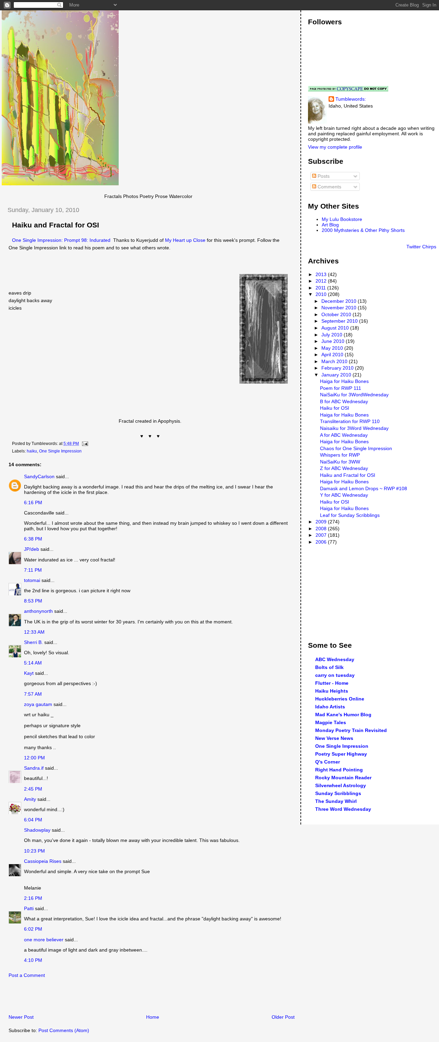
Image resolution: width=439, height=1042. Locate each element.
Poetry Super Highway (341, 754)
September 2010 (340, 321)
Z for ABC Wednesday (344, 468)
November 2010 (339, 307)
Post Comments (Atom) (63, 1030)
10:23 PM (34, 851)
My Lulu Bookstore (342, 219)
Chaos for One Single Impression (356, 448)
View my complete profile (335, 147)
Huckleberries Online (339, 699)
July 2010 (332, 334)
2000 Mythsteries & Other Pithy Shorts (363, 230)
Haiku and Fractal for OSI (55, 225)
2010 (322, 294)
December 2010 (339, 301)
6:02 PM (33, 929)
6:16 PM (33, 502)
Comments (328, 186)
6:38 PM (33, 539)
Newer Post (21, 1017)
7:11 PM (33, 570)
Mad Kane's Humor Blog (343, 714)
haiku (32, 451)
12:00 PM (34, 757)
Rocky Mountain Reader (343, 777)
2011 (321, 287)
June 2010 (333, 341)
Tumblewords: (350, 99)
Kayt (29, 673)
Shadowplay (37, 830)
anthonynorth (38, 611)
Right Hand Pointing (339, 769)
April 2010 (333, 354)
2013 (322, 274)
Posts (323, 176)
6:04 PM (33, 819)
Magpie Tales (330, 722)
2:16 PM (33, 898)
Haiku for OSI (334, 408)
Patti (29, 908)
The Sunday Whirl (336, 801)
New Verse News (334, 738)
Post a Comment (27, 975)
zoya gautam (38, 704)
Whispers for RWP (340, 455)
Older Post (283, 1017)
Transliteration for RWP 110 (350, 421)
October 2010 (337, 314)
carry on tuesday (335, 675)
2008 (322, 528)
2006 (322, 542)
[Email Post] (84, 443)
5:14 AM (33, 663)
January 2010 (337, 374)
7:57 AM (33, 694)
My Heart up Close (185, 240)
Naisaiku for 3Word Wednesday (354, 428)
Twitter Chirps (421, 246)
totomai (32, 580)
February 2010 (338, 368)
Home (152, 1017)
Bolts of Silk (329, 667)
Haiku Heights (331, 691)
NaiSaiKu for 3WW (340, 461)
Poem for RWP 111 (340, 388)
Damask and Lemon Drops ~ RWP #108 (363, 488)
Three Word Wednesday (343, 809)
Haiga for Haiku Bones (344, 381)
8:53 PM (33, 601)
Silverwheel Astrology (340, 785)
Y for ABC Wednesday (344, 495)
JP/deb (31, 549)
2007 (322, 535)
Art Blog (330, 224)
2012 (322, 281)
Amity (30, 799)
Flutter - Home (331, 683)
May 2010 (332, 348)
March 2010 (335, 361)
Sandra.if (34, 768)
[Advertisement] (82, 998)
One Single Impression (60, 451)
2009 (322, 521)
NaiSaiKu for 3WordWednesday (354, 394)
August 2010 (335, 328)
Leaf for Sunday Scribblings (350, 515)
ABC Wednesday (334, 659)
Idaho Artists (330, 706)
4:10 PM (33, 960)
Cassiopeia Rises (42, 861)
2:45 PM (33, 789)
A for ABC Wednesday (344, 435)
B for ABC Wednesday (344, 401)
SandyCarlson (39, 476)
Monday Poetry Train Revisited (351, 730)
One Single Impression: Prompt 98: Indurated (61, 240)
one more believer (43, 939)
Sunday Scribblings (338, 793)
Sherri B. (33, 642)
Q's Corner (327, 762)
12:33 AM (34, 632)
